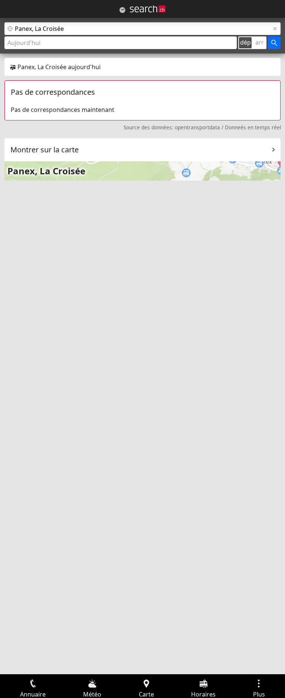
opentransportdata (197, 127)
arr (259, 42)
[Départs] (122, 10)
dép (245, 42)
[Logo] (148, 9)
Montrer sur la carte (44, 150)
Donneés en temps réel (253, 127)
